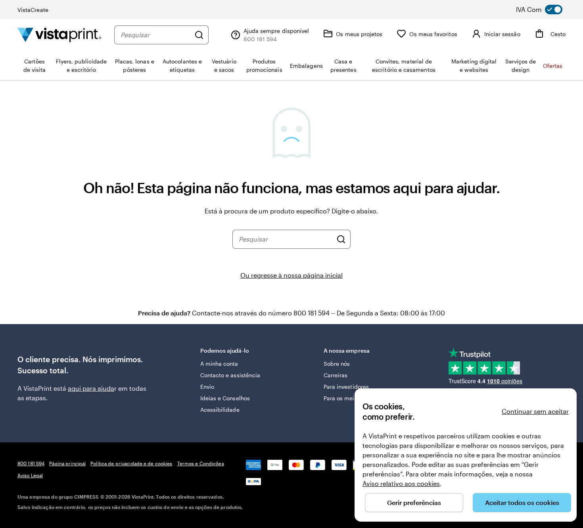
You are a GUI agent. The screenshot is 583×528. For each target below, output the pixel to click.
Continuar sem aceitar (535, 411)
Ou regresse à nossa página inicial (291, 275)
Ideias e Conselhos (225, 398)
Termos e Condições (200, 463)
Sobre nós (337, 363)
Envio (207, 386)
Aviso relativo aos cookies (401, 483)
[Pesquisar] (199, 35)
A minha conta (219, 363)
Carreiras (336, 375)
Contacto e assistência (230, 375)
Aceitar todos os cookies (522, 502)
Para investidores (346, 386)
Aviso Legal (30, 475)
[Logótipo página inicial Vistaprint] (59, 35)
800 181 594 (30, 463)
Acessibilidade (220, 409)
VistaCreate (32, 9)
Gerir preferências (414, 502)
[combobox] (155, 35)
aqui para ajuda (91, 388)
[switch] (544, 9)
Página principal (67, 463)
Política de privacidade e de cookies (131, 463)
